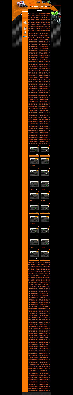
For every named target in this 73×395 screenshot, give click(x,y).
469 (32, 22)
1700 (35, 52)
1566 (44, 48)
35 (45, 13)
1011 (45, 33)
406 (31, 21)
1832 (46, 55)
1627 (34, 50)
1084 (46, 35)
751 (34, 28)
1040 (49, 34)
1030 (40, 34)
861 (46, 30)
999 (34, 33)
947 (41, 32)
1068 (31, 35)
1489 (39, 46)
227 (36, 17)
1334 (29, 42)
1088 (49, 35)
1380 (49, 43)
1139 (28, 37)
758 (39, 28)
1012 (46, 33)
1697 (32, 52)
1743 (30, 53)
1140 (29, 37)
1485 (36, 46)
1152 (40, 37)
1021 (32, 34)
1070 (33, 35)
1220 (35, 39)
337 (48, 19)
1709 (43, 52)
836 (28, 30)
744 (29, 28)
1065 (28, 35)
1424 (46, 44)
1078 (40, 35)
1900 (42, 57)
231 (39, 17)
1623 (30, 50)
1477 (28, 46)
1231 (45, 39)
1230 (44, 39)
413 (36, 21)
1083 (45, 35)
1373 (43, 43)
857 (43, 30)
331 (44, 19)
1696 (31, 52)
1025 (36, 34)
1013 (47, 33)
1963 (34, 59)
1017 (28, 34)
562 (32, 24)
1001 (36, 33)
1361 (32, 43)
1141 (30, 37)
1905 (47, 57)
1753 (39, 53)
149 (47, 15)
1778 (40, 54)
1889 (32, 57)
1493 (43, 46)
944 (39, 32)
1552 (31, 48)
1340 (35, 42)
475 (36, 22)
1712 (46, 52)
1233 (47, 39)
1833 (47, 55)
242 (47, 17)
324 (39, 19)
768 (46, 28)
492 (48, 22)
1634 (40, 50)
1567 (45, 48)
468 (31, 22)
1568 (46, 48)
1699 (34, 52)
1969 (39, 59)
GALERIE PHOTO (37, 8)
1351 (45, 42)
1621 (28, 50)
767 (45, 28)
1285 (28, 41)
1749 (36, 53)
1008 (42, 33)
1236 (49, 39)
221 (32, 17)
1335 (30, 42)
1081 (43, 35)
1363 (34, 43)
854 (41, 30)
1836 (49, 55)
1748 (35, 53)
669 (42, 26)
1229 (43, 39)
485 (43, 22)
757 (38, 28)
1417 (39, 44)
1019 (30, 34)
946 (40, 32)
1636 (42, 50)
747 (31, 28)
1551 (30, 48)
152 (49, 15)
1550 (29, 48)
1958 (29, 59)
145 (44, 15)
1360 (31, 43)
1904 (46, 57)
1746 (33, 53)
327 (41, 19)
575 (41, 24)
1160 (47, 37)
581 (45, 24)
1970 (40, 59)
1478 (29, 46)
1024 (35, 34)
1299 (41, 41)
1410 (33, 44)
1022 (33, 34)
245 (49, 17)
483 (42, 22)
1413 (36, 44)
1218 (33, 39)
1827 (41, 55)
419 (40, 21)
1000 (35, 33)
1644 (49, 50)
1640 (46, 50)
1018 (29, 34)
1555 (34, 48)
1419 (41, 44)
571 (38, 24)
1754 (40, 53)
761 (41, 28)
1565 (43, 48)
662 (37, 26)
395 (45, 20)
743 (28, 28)
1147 (35, 37)
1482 (33, 46)
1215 (30, 39)
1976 (46, 59)
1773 (36, 54)
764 (43, 28)
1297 (39, 41)
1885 (28, 57)
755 (37, 28)
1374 (44, 43)
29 (42, 13)
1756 (42, 53)
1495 (45, 46)
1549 (28, 48)
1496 (46, 46)
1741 (28, 53)
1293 (36, 41)
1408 (31, 44)
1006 (40, 33)
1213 (28, 39)
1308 (49, 41)
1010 (44, 33)
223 (33, 17)
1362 (33, 43)
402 (28, 21)
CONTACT (49, 8)
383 (37, 20)
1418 (40, 44)
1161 (48, 37)
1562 (40, 48)
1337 (32, 42)
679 (49, 26)
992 (29, 33)
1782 (44, 54)
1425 (47, 44)
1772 (35, 54)
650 (28, 26)
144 (43, 15)
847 (36, 30)
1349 (43, 42)
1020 (31, 34)
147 (45, 15)
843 (33, 30)
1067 (30, 35)
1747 (34, 53)
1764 (49, 53)
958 (49, 32)
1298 (40, 41)
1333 (28, 42)
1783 (45, 54)
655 (32, 26)
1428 (49, 44)
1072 (35, 35)
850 (38, 30)
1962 (33, 59)
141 (41, 15)
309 (28, 19)
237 (43, 17)
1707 (41, 52)
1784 (46, 54)
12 (33, 13)
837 (29, 30)
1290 (33, 41)
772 (49, 28)
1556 (35, 48)
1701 (36, 52)
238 (44, 17)
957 (48, 32)
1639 (45, 50)
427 (46, 21)
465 (29, 22)
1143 (32, 37)
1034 (44, 34)
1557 (36, 48)
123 (28, 15)
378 (33, 20)
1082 (44, 35)
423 (43, 21)
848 (37, 30)
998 (33, 33)
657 (33, 26)
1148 (36, 37)
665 (39, 26)
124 (29, 15)
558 (29, 24)
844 (34, 30)
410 (34, 21)
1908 (49, 57)
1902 (44, 57)
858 (44, 30)
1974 (44, 59)
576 (42, 24)
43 (49, 13)
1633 (39, 50)
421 (42, 21)
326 (40, 19)
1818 (33, 55)
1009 (43, 33)
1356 (49, 42)
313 (31, 19)
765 (44, 28)
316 (33, 19)
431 (49, 21)
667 (40, 26)
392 (43, 20)
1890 (33, 57)
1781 (43, 54)
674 (45, 26)
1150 (38, 37)
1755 (41, 53)
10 (32, 13)
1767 (30, 54)
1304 (46, 41)
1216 (31, 39)
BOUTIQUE (34, 8)
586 (49, 24)
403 (29, 21)
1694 (29, 52)
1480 (31, 46)
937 (34, 32)
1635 (41, 50)
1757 (43, 53)
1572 (49, 48)
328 (42, 19)
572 (39, 24)
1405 (28, 44)
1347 (41, 42)
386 (39, 20)
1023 (34, 34)
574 (40, 24)
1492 (42, 46)
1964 (35, 59)
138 (39, 15)
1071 (34, 35)
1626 (33, 50)
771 (48, 28)
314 (32, 19)
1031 (41, 34)
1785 (47, 54)
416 (38, 21)
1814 (29, 55)
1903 (45, 57)
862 (47, 30)
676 (47, 26)
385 (38, 20)
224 (34, 17)
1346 (40, 42)
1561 (39, 48)
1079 (41, 35)
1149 (37, 37)
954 (46, 32)
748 (32, 28)
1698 (33, 52)
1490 (40, 46)
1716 (49, 52)
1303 (45, 41)
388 (40, 20)
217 (29, 17)
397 (47, 20)
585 (48, 24)
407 (32, 21)
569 (37, 24)
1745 (32, 53)
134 (36, 15)
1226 (40, 39)
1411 (34, 44)
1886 (29, 57)
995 (31, 33)
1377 (47, 43)
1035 (45, 34)
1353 (47, 42)
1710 (44, 52)
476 (37, 22)
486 (44, 22)
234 (41, 17)
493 (49, 22)
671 (43, 26)
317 (34, 19)
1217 (32, 39)
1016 (49, 33)
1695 (30, 52)
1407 (30, 44)
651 (29, 26)
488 (45, 22)
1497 (47, 46)
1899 (41, 57)
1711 (45, 52)
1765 (28, 54)
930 (29, 32)
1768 (31, 54)
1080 (42, 35)
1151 (39, 37)
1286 (29, 41)
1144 (33, 37)
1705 (39, 52)
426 (45, 21)
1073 (36, 35)
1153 (41, 37)
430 (48, 21)
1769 (32, 54)
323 (38, 19)
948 (42, 32)
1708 (42, 52)
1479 (30, 46)
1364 (35, 43)
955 (47, 32)
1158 (45, 37)
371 (28, 20)
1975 (45, 59)
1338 (33, 42)
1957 (28, 59)
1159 (46, 37)
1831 (45, 55)
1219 (34, 39)
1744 (31, 53)
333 (45, 19)
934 (32, 32)
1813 (28, 55)
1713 (47, 52)
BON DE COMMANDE (25, 18)
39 (47, 13)
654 (31, 26)
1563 (41, 48)
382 (36, 20)
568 (36, 24)
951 (44, 32)
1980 (49, 59)
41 (48, 13)
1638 (44, 50)
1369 (39, 43)
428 (47, 21)
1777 (39, 54)
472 (34, 22)
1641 (47, 50)
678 (48, 26)
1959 (30, 59)
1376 (46, 43)
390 (42, 20)
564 (33, 24)
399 (48, 20)
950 (43, 32)
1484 (35, 46)
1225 (39, 39)
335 (47, 19)
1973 (43, 59)
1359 (30, 43)
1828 (42, 55)
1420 (42, 44)
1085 (47, 35)
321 (37, 19)
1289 (32, 41)
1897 (39, 57)
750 (33, 28)
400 (49, 20)
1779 (41, 54)
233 (40, 17)
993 (30, 33)
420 (41, 21)
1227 (41, 39)
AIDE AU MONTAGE (41, 8)
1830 (44, 55)
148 (46, 15)
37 (46, 13)
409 (33, 21)
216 (28, 17)
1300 (42, 41)
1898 (40, 57)
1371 (41, 43)
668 (41, 26)
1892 (35, 57)
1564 (42, 48)
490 (47, 22)
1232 (46, 39)
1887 (30, 57)
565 (34, 24)
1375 (45, 43)
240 (45, 17)
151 (48, 15)
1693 (28, 52)
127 (31, 15)
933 (31, 32)
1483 (34, 46)
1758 (44, 53)
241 (46, 17)
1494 (44, 46)
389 (41, 20)
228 (37, 17)
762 (42, 28)
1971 (41, 59)
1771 (34, 54)
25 (40, 13)
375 (31, 20)
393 (44, 20)
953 (45, 32)
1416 (38, 44)
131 (34, 15)
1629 (36, 50)
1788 (49, 54)
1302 (44, 41)
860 (45, 30)
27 (41, 13)
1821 (36, 55)
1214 (29, 39)
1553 (32, 48)
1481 (32, 46)
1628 (35, 50)
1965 (36, 59)
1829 (43, 55)
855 (42, 30)
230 (38, 17)
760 (40, 28)
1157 (44, 37)
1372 (42, 43)
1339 (34, 42)
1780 (42, 54)
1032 (42, 34)
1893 (36, 57)
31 (43, 13)
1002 (37, 33)
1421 (43, 44)
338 (49, 19)
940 (36, 32)
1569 (47, 48)
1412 (35, 44)
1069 (32, 35)
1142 (31, 37)
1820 (35, 55)
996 (32, 33)
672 (44, 26)
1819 (34, 55)
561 (31, 24)
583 (47, 24)
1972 (42, 59)
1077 (39, 35)
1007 (41, 33)
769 (47, 28)
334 (46, 19)
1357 (28, 43)
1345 (39, 42)
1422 (44, 44)
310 (29, 19)
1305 (47, 41)
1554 (33, 48)
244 (48, 17)
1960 (31, 59)
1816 (31, 55)
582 (46, 24)
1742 (29, 53)
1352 (46, 42)
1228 (42, 39)
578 (43, 24)
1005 (39, 33)
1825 (39, 55)
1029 (39, 34)
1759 (45, 53)
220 (31, 17)
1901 (43, 57)
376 (32, 20)
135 (37, 15)
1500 (49, 46)
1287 (30, 41)
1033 (43, 34)
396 (46, 20)
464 (28, 22)
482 (41, 22)
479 (39, 22)
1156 (43, 37)
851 (39, 30)
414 (37, 21)
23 (39, 13)
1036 (46, 34)
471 (33, 22)
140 (40, 15)
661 (36, 26)
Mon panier (46, 8)
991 (28, 33)
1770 (33, 54)
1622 (29, 50)
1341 (36, 42)
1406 (29, 44)
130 (33, 15)
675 (46, 26)
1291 (34, 41)
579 (44, 24)
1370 (40, 43)
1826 (40, 55)
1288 (31, 41)
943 (38, 32)
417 (39, 21)
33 (44, 13)
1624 (31, 50)
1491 (41, 46)
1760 (46, 53)
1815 (30, 55)
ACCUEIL (31, 8)
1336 (31, 42)
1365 (36, 43)
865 (49, 30)
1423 (45, 44)
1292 (35, 41)
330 (43, 19)
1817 (32, 55)
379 (34, 20)
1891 (34, 57)
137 (38, 15)
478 (38, 22)
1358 (29, 43)
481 (40, 22)
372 (29, 20)
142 (42, 15)
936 (33, 32)
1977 (47, 59)
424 (44, 21)
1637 (43, 50)
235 (42, 17)
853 (40, 30)
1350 (44, 42)
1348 (42, 42)
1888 (31, 57)
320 (36, 19)
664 (38, 26)
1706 (40, 52)
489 (46, 22)
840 (31, 30)
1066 (29, 35)
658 (34, 26)
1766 (29, 54)
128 (32, 15)
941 (37, 32)
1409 (32, 44)
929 (28, 32)
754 (36, 28)
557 (28, 24)
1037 (47, 34)
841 (32, 30)
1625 (32, 50)
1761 (47, 53)
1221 (36, 39)
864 (48, 30)
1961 (32, 59)
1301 (43, 41)
